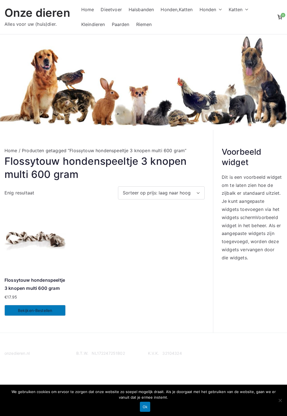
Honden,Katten (177, 9)
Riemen (144, 24)
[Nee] (280, 400)
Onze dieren (37, 13)
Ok (145, 407)
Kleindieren (93, 24)
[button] (219, 10)
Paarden (120, 24)
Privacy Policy (17, 375)
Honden (208, 9)
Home (87, 9)
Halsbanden (141, 9)
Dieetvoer (111, 9)
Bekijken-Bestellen (35, 310)
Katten (236, 9)
